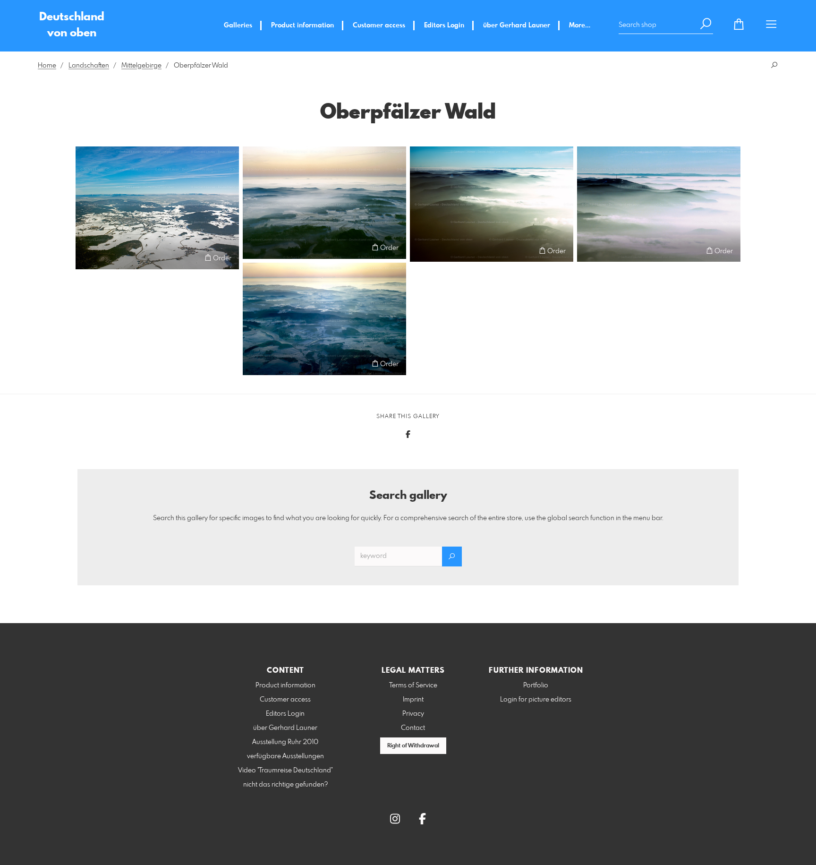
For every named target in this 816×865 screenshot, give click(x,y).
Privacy (413, 714)
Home (47, 65)
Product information (302, 25)
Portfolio (535, 685)
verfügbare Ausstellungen (285, 756)
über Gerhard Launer (516, 25)
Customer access (379, 25)
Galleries (238, 25)
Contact (413, 728)
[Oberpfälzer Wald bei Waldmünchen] (157, 207)
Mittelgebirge (141, 65)
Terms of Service (413, 685)
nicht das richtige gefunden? (285, 784)
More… (579, 25)
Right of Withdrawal (413, 746)
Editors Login (444, 25)
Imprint (413, 699)
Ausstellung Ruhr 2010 (285, 742)
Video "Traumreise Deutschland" (285, 770)
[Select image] (87, 257)
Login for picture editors (535, 699)
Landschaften (88, 65)
